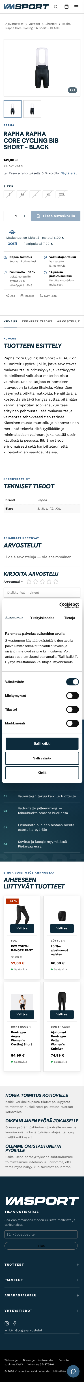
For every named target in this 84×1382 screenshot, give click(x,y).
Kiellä (42, 773)
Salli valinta (42, 758)
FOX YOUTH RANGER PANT (22, 948)
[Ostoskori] (66, 7)
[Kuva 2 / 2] (32, 109)
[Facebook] (14, 1323)
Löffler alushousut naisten (59, 950)
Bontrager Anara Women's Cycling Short (21, 1038)
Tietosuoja (11, 1360)
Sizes (8, 186)
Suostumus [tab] (14, 618)
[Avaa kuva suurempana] (73, 47)
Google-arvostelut (28, 1330)
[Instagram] (6, 1323)
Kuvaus (10, 321)
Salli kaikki (42, 743)
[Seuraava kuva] (73, 68)
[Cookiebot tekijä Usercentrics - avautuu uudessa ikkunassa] (60, 605)
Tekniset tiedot (37, 321)
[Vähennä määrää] (7, 216)
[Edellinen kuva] (11, 68)
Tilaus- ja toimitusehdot (38, 1360)
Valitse (22, 928)
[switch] (72, 695)
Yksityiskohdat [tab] (42, 618)
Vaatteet (34, 23)
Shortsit (50, 23)
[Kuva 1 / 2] (13, 109)
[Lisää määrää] (24, 216)
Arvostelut (68, 321)
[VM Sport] (26, 7)
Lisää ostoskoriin (59, 216)
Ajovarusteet (14, 23)
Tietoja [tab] (69, 618)
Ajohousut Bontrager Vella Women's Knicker (58, 1040)
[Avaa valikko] (76, 6)
